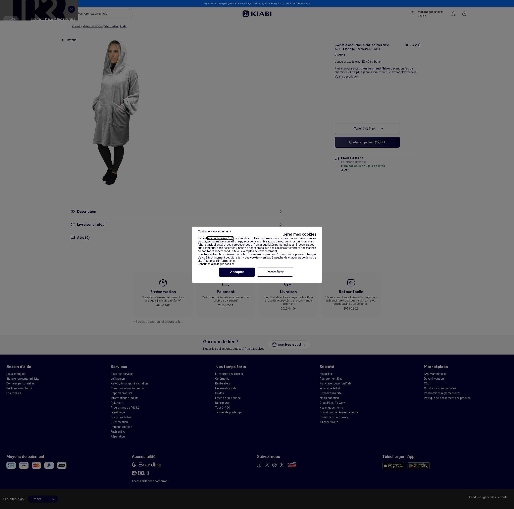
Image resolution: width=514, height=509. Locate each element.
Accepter (237, 272)
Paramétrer (275, 272)
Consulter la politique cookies (216, 264)
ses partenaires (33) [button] (220, 238)
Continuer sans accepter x (214, 231)
